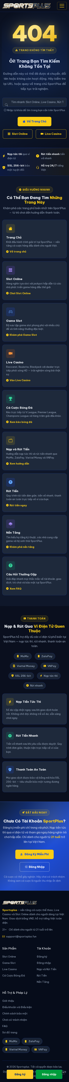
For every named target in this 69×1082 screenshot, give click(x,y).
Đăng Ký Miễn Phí (37, 854)
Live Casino (53, 134)
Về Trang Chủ (36, 121)
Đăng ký (42, 956)
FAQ (4, 1026)
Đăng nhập (44, 963)
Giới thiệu (8, 1001)
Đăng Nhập (37, 867)
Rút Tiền (42, 975)
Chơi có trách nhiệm (14, 1019)
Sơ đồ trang (9, 1032)
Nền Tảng (43, 982)
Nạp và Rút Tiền (46, 969)
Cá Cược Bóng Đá (13, 975)
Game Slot (9, 963)
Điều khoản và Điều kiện (17, 1007)
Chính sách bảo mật (14, 1013)
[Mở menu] (62, 6)
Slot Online (20, 134)
